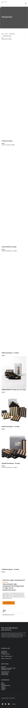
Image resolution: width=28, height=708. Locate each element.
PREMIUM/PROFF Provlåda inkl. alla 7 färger (14, 389)
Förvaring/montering (5, 685)
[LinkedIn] (2, 704)
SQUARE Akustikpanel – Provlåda (11, 463)
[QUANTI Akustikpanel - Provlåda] (14, 409)
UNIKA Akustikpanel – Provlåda (10, 353)
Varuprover (3, 688)
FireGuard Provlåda (7, 141)
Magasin (3, 686)
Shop (2, 682)
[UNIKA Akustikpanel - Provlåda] (14, 301)
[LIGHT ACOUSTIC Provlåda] (14, 195)
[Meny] (25, 3)
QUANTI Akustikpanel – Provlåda (10, 426)
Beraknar (3, 684)
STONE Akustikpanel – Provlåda (10, 569)
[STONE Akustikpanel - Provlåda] (14, 518)
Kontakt (3, 689)
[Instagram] (8, 704)
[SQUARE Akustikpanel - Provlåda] (14, 446)
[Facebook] (5, 704)
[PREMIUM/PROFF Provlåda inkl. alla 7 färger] (14, 372)
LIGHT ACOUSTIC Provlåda (9, 247)
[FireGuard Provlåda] (14, 89)
